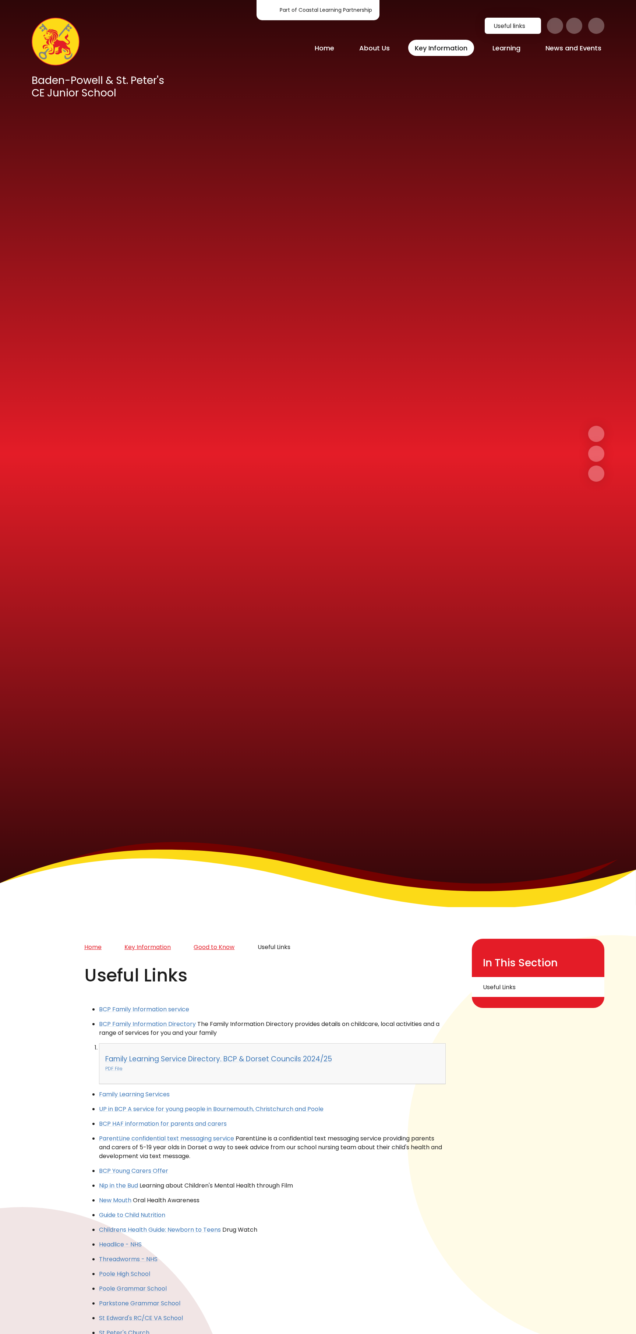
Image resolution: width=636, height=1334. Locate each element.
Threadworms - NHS (128, 1259)
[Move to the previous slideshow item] (596, 454)
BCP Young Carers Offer (133, 1171)
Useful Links (274, 947)
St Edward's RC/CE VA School (141, 1318)
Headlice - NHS (120, 1244)
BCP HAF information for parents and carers (163, 1123)
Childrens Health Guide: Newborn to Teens (160, 1229)
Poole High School (124, 1274)
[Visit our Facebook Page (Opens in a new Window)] (555, 26)
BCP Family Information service (144, 1009)
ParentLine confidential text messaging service (166, 1138)
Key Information (147, 947)
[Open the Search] (596, 26)
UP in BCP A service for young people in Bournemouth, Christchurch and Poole (211, 1109)
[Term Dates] (574, 26)
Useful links (509, 26)
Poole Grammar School (133, 1288)
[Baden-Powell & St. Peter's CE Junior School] (56, 42)
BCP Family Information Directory (147, 1024)
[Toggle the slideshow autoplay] (596, 474)
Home (93, 947)
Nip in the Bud (118, 1185)
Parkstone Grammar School (139, 1303)
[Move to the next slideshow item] (596, 434)
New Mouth (115, 1200)
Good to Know (214, 947)
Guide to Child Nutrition (132, 1215)
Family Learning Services (134, 1094)
